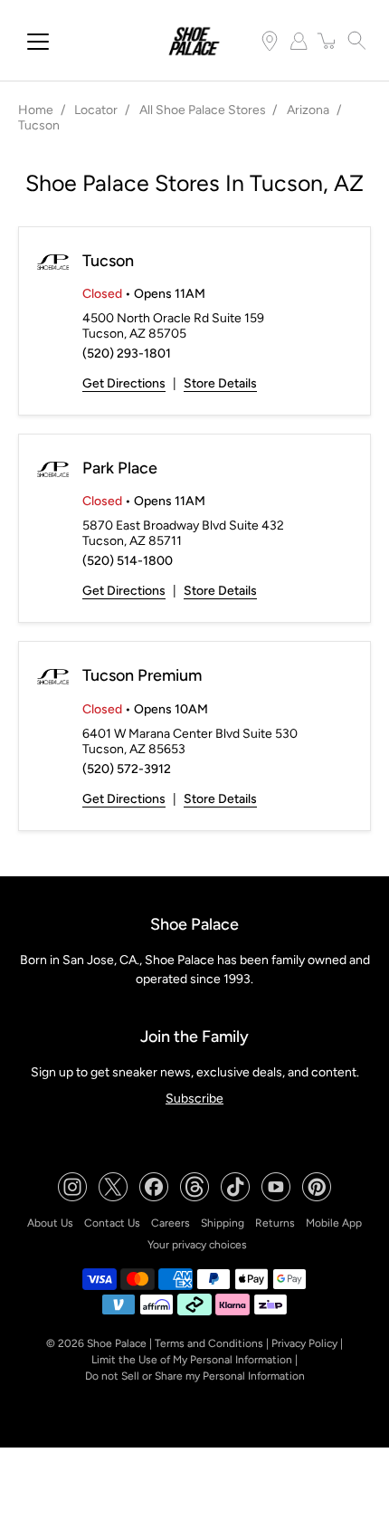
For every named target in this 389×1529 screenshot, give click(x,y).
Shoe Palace (117, 1343)
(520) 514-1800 (127, 561)
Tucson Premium (142, 675)
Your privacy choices (197, 1244)
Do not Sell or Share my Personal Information (195, 1376)
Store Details (220, 383)
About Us (50, 1223)
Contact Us (112, 1223)
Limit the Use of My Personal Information (191, 1359)
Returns (275, 1223)
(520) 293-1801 (126, 353)
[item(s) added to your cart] (327, 41)
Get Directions (124, 383)
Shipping (222, 1223)
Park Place (119, 468)
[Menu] (38, 42)
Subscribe (194, 1098)
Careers (170, 1223)
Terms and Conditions (209, 1343)
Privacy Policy (304, 1343)
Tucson (108, 261)
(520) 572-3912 (126, 769)
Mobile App (334, 1223)
